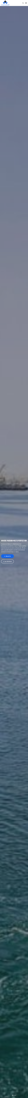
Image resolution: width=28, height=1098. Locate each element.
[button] (12, 1095)
